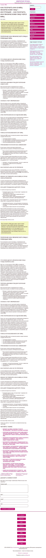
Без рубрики (33, 15)
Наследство (33, 32)
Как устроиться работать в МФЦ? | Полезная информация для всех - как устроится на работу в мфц (14, 456)
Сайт (1, 503)
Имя (1, 494)
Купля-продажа (34, 26)
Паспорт (32, 35)
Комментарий (3, 484)
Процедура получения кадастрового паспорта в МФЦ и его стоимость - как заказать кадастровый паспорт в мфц (15, 439)
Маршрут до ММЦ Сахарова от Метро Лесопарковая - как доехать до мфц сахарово (15, 430)
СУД (31, 38)
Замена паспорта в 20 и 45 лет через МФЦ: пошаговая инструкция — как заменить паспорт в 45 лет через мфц (36, 52)
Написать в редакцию (23, 553)
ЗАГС (31, 20)
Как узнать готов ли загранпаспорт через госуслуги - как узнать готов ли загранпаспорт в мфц (14, 460)
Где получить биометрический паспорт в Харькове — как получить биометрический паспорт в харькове (37, 63)
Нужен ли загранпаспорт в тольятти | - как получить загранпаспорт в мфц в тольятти (14, 471)
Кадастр (32, 23)
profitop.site (27, 555)
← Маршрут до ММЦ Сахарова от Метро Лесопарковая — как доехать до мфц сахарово (6, 474)
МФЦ (31, 29)
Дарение (32, 17)
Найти (32, 9)
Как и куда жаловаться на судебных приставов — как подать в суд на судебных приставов (36, 58)
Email (1, 499)
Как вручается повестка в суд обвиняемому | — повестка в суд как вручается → (21, 474)
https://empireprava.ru (15, 547)
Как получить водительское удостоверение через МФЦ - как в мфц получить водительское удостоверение (15, 452)
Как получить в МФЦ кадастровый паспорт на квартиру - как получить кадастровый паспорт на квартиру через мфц (15, 443)
